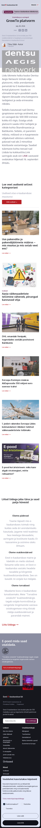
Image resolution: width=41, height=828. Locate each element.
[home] (10, 5)
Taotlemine (26, 734)
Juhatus (5, 737)
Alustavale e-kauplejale (7, 741)
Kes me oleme (8, 731)
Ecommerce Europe (28, 743)
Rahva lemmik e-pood (29, 740)
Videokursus (7, 758)
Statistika (6, 745)
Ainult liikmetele (9, 748)
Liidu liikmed (7, 734)
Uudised (6, 770)
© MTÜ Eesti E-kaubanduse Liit (12, 702)
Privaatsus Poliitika (8, 704)
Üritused (8, 761)
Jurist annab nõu (9, 754)
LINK (25, 155)
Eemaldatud (26, 737)
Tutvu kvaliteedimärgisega (12, 668)
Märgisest (25, 731)
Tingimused (20, 704)
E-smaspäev (7, 751)
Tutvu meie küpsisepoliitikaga (13, 799)
